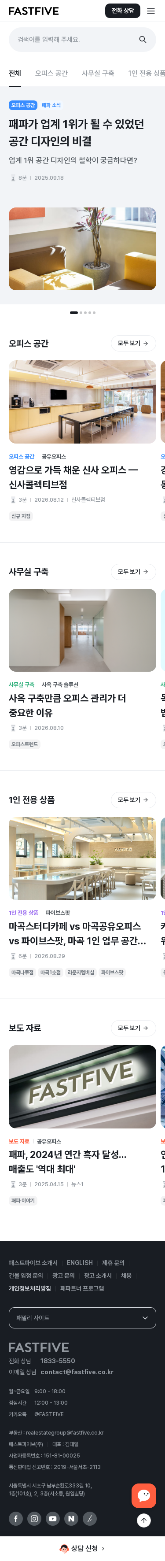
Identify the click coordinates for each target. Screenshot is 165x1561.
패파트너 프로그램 (82, 1288)
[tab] (74, 312)
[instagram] (34, 1519)
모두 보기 (129, 343)
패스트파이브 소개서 (33, 1262)
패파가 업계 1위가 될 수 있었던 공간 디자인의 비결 (76, 132)
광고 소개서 (98, 1275)
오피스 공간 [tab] (51, 73)
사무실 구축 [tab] (98, 73)
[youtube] (53, 1519)
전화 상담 (123, 10)
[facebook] (16, 1519)
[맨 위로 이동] (144, 1520)
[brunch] (90, 1519)
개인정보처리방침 (30, 1288)
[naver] (71, 1519)
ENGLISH (80, 1262)
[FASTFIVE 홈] (34, 11)
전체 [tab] (15, 73)
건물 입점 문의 (26, 1275)
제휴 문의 (113, 1262)
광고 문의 (63, 1275)
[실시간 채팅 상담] (144, 1495)
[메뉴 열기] (151, 11)
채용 (126, 1275)
